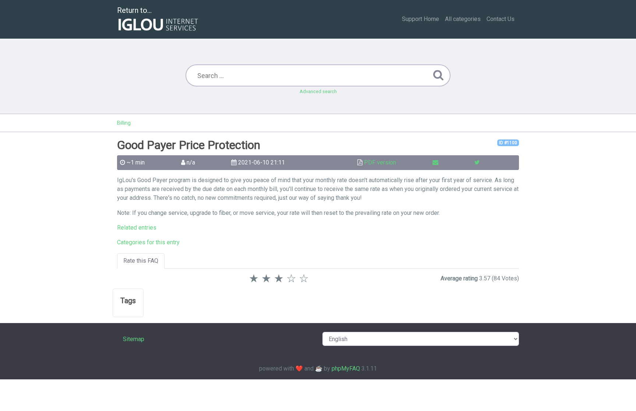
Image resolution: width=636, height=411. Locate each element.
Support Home (420, 18)
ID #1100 (508, 142)
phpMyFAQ (346, 368)
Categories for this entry (148, 242)
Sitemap (133, 339)
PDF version (380, 162)
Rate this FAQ (140, 260)
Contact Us (501, 18)
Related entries (136, 227)
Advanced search (318, 91)
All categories (463, 18)
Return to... (134, 10)
